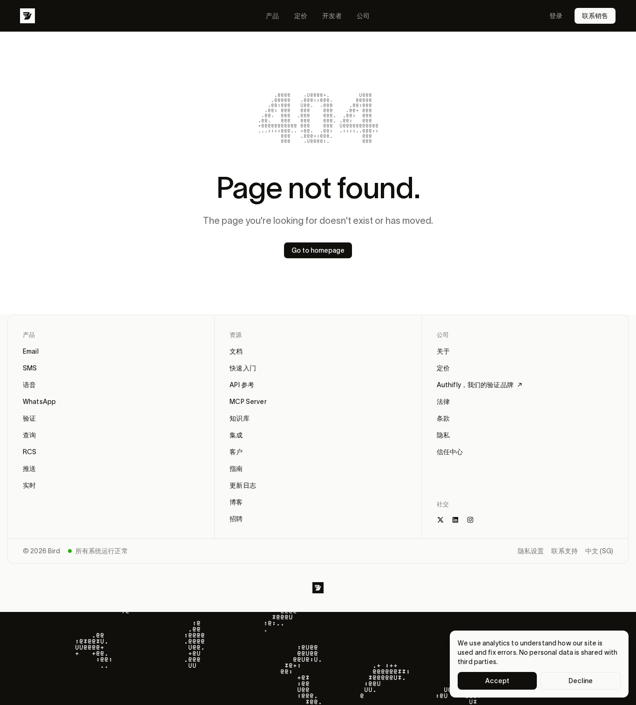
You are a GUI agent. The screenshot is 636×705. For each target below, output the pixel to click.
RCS (29, 452)
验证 (29, 418)
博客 (236, 502)
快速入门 (243, 368)
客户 (236, 452)
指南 (236, 468)
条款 (443, 418)
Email (31, 351)
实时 (29, 485)
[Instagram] (470, 520)
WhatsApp (39, 401)
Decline (580, 681)
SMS (30, 368)
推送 (29, 468)
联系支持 (564, 551)
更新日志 (243, 485)
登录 (555, 16)
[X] (440, 520)
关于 (443, 351)
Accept (497, 681)
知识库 (239, 418)
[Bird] (27, 15)
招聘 (236, 519)
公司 (363, 16)
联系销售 (595, 16)
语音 (29, 385)
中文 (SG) (599, 551)
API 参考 (242, 385)
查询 (29, 435)
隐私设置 (531, 551)
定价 (300, 16)
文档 (236, 351)
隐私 (443, 435)
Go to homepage (318, 250)
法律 (443, 401)
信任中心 (450, 452)
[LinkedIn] (455, 520)
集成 (236, 435)
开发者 (332, 16)
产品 (272, 16)
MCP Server (248, 401)
